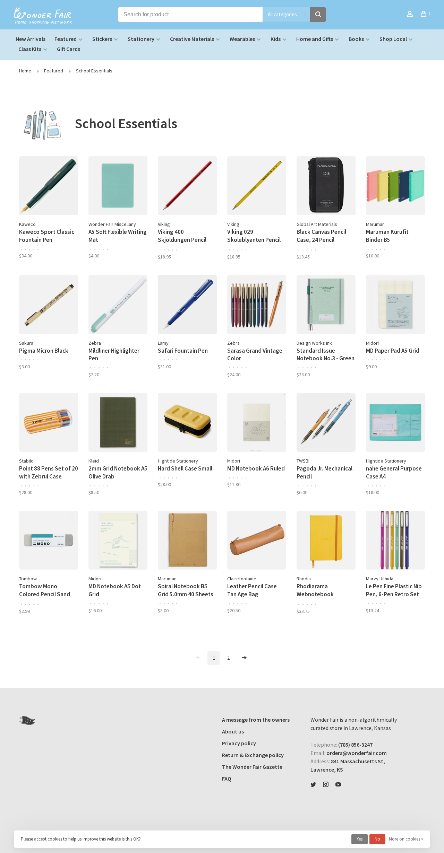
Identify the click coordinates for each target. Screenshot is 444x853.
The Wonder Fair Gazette (252, 766)
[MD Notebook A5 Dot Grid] (117, 541)
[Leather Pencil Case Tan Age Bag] (256, 541)
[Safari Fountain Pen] (187, 305)
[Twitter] (313, 784)
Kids (276, 38)
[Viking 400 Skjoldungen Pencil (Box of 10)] (187, 186)
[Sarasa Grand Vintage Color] (256, 305)
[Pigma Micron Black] (48, 305)
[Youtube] (338, 784)
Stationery (141, 38)
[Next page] (244, 658)
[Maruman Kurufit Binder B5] (395, 186)
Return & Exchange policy (253, 754)
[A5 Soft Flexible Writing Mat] (117, 186)
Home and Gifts (314, 38)
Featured (65, 38)
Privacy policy (239, 743)
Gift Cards (68, 48)
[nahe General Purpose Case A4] (395, 423)
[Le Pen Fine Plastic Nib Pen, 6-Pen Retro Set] (395, 541)
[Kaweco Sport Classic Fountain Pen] (48, 186)
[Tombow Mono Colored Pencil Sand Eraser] (48, 541)
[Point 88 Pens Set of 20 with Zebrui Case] (48, 423)
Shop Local (393, 38)
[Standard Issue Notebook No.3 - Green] (326, 305)
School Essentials (94, 71)
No (377, 839)
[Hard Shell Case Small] (187, 423)
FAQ (226, 778)
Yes (359, 839)
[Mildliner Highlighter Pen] (117, 305)
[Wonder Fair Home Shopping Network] (27, 720)
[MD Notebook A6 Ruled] (256, 423)
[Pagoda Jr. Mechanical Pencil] (326, 423)
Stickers (102, 38)
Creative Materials (192, 38)
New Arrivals (30, 38)
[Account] (411, 15)
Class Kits (29, 48)
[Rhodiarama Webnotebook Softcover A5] (326, 541)
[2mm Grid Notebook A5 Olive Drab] (117, 423)
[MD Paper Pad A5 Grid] (395, 305)
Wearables (242, 38)
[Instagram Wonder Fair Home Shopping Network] (325, 784)
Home (25, 71)
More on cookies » (406, 839)
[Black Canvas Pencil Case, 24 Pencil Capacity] (326, 186)
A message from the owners (256, 719)
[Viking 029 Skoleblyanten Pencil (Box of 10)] (256, 186)
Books (356, 38)
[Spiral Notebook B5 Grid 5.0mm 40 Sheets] (187, 541)
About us (233, 731)
